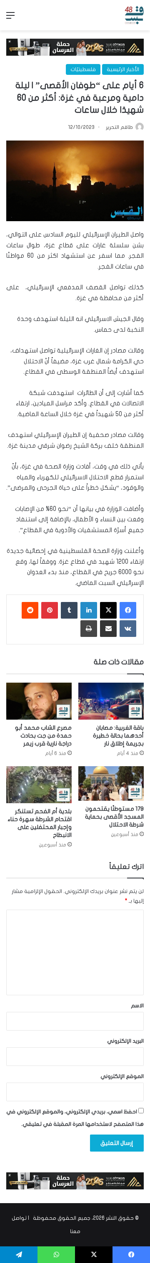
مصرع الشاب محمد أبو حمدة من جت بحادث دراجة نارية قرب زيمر (43, 736)
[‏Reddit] (30, 610)
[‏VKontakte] (128, 628)
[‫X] (108, 610)
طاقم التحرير (119, 127)
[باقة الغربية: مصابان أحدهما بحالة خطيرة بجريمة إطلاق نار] (111, 701)
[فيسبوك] (128, 610)
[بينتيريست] (49, 610)
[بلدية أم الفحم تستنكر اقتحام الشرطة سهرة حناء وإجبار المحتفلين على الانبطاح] (39, 784)
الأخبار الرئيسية (123, 69)
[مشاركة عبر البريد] (108, 628)
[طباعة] (88, 628)
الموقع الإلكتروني (122, 1076)
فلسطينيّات (83, 69)
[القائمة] (10, 18)
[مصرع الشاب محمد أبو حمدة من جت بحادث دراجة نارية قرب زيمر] (39, 701)
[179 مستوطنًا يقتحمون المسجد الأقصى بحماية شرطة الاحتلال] (111, 783)
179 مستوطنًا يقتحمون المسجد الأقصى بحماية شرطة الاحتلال (114, 817)
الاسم (137, 1006)
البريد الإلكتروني (125, 1041)
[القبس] (134, 15)
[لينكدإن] (88, 610)
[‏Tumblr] (69, 610)
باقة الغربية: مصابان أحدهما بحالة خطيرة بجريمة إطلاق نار (118, 736)
